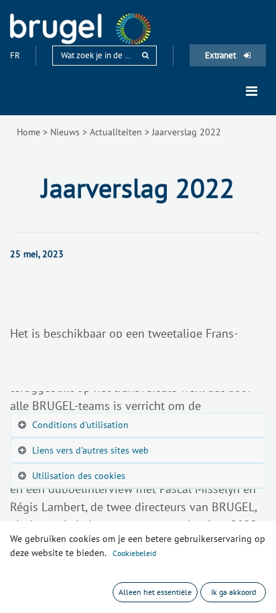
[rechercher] (145, 55)
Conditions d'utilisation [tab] (80, 425)
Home (28, 132)
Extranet (221, 55)
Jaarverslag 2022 (186, 132)
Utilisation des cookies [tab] (78, 476)
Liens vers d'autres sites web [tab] (90, 450)
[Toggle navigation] (251, 91)
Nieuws (65, 132)
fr (16, 55)
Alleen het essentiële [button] (155, 592)
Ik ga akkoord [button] (233, 592)
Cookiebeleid (134, 553)
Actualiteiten (116, 132)
